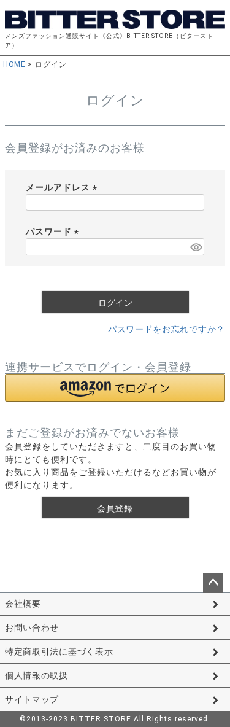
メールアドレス (63, 187)
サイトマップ (32, 699)
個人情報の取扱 (36, 675)
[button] (115, 388)
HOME (14, 64)
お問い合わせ (32, 627)
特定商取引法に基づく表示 (59, 651)
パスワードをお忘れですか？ (166, 329)
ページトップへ (213, 583)
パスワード (54, 231)
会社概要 (23, 603)
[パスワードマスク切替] (195, 247)
